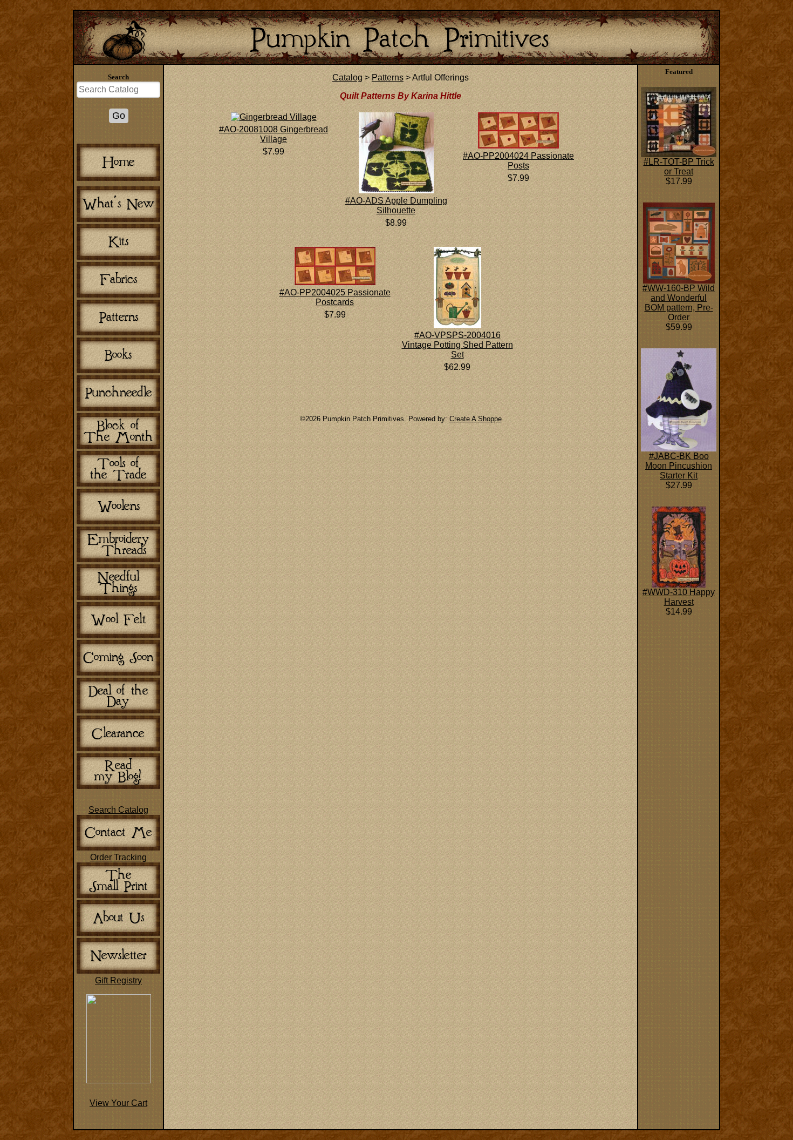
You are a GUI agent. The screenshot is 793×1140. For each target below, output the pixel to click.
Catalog (347, 77)
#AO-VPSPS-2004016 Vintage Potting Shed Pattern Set (457, 344)
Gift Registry (118, 980)
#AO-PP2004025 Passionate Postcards (335, 297)
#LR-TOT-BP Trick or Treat (679, 166)
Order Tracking (118, 857)
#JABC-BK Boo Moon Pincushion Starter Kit (678, 465)
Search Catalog (118, 809)
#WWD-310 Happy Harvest (678, 597)
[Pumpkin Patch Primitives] (118, 1080)
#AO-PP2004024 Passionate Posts (518, 160)
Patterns (388, 77)
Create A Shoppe (475, 419)
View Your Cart (118, 1103)
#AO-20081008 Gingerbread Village (273, 134)
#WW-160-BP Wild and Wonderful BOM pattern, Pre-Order (678, 303)
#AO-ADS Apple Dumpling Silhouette (396, 205)
